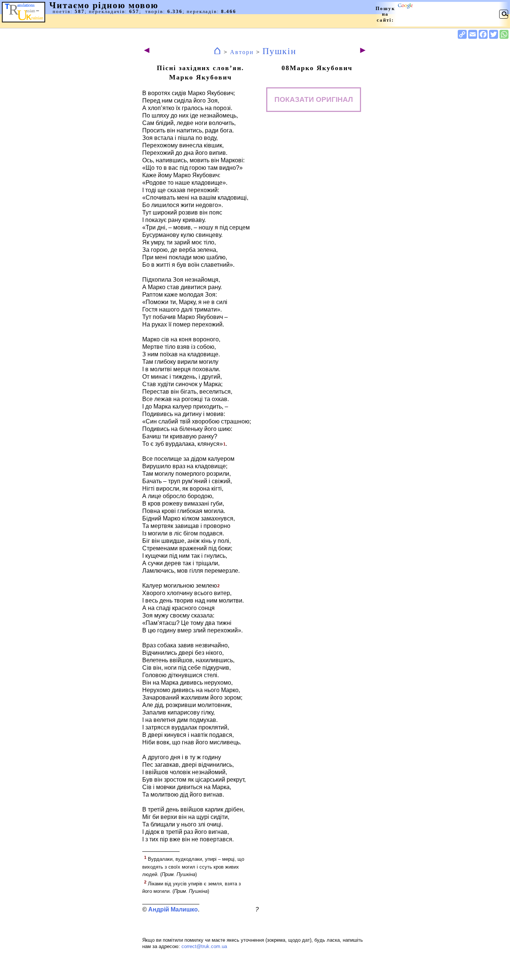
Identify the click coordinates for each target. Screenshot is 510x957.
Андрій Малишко (173, 909)
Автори (242, 52)
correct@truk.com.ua (204, 946)
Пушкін (279, 51)
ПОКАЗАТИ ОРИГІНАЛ (313, 99)
